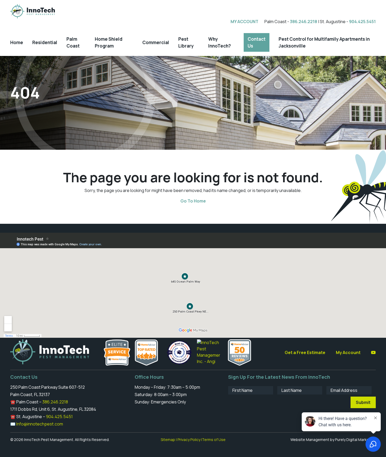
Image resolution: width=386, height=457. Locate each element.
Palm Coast (73, 42)
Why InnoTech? (219, 42)
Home (16, 42)
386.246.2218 (303, 21)
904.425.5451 (362, 21)
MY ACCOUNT (244, 21)
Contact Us (256, 42)
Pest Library (186, 42)
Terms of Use (214, 439)
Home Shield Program (108, 42)
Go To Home (193, 201)
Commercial (155, 42)
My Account (348, 352)
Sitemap (168, 439)
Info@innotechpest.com (39, 424)
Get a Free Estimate (305, 352)
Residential (44, 42)
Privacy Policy (189, 439)
